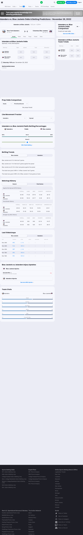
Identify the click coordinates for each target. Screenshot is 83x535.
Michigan (57, 493)
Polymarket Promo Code (8, 520)
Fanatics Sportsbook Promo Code (11, 512)
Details (13, 36)
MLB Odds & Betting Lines (9, 485)
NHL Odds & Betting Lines (9, 487)
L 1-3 (22, 242)
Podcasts (30, 529)
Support (30, 527)
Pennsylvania (58, 488)
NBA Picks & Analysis (34, 474)
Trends (35, 36)
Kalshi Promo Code (7, 524)
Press (29, 524)
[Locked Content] (27, 142)
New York (57, 474)
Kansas (57, 500)
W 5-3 (22, 246)
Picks (24, 36)
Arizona (57, 481)
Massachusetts (59, 497)
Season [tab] (15, 184)
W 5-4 (22, 256)
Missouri (57, 505)
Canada (57, 507)
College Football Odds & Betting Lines (12, 476)
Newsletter (31, 531)
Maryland (57, 479)
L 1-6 (22, 249)
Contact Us (31, 534)
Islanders (10, 129)
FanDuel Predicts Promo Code (10, 522)
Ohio (56, 495)
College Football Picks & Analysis (37, 476)
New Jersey (58, 486)
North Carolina (59, 502)
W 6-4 (22, 252)
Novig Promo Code (7, 527)
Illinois (56, 490)
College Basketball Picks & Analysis (37, 479)
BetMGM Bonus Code (7, 515)
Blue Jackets (47, 129)
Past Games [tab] (40, 184)
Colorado (57, 483)
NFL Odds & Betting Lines (9, 472)
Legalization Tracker (60, 472)
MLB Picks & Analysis (34, 481)
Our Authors (31, 515)
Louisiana (57, 476)
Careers (30, 520)
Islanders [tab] (40, 155)
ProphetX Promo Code (8, 531)
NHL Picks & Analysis (34, 483)
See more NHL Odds (68, 33)
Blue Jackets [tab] (14, 155)
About (30, 512)
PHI (14, 256)
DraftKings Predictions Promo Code (11, 529)
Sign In (79, 2)
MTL (14, 242)
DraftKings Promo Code (8, 534)
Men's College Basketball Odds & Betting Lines (14, 479)
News (19, 36)
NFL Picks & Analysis (33, 472)
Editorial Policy (32, 517)
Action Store (31, 522)
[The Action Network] (41, 2)
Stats (41, 36)
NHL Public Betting (26, 145)
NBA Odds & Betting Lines (9, 474)
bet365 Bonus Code (7, 517)
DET (14, 249)
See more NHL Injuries (26, 282)
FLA (14, 246)
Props (30, 36)
